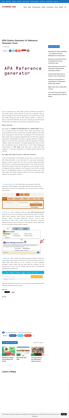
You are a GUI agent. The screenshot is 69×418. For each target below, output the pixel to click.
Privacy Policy (49, 1)
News (29, 7)
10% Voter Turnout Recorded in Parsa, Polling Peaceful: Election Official (57, 94)
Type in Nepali (26, 1)
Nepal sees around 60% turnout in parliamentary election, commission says (57, 61)
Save (24, 50)
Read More (35, 416)
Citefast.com (6, 212)
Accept (63, 414)
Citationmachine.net (9, 184)
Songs (43, 7)
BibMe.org (6, 258)
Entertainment (36, 7)
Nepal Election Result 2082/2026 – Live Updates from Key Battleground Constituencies (57, 53)
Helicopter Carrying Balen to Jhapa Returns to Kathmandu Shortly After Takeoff (56, 81)
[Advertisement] (34, 24)
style (5, 130)
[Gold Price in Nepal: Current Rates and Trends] (8, 351)
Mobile (61, 7)
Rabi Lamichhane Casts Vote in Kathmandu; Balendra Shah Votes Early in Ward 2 (57, 68)
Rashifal (14, 1)
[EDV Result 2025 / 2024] (23, 351)
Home (3, 1)
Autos (56, 7)
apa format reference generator (25, 332)
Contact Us (42, 1)
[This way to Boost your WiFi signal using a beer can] (37, 351)
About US (56, 1)
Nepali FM (8, 1)
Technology (50, 7)
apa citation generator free (11, 332)
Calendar (19, 1)
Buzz (4, 355)
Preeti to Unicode (34, 1)
